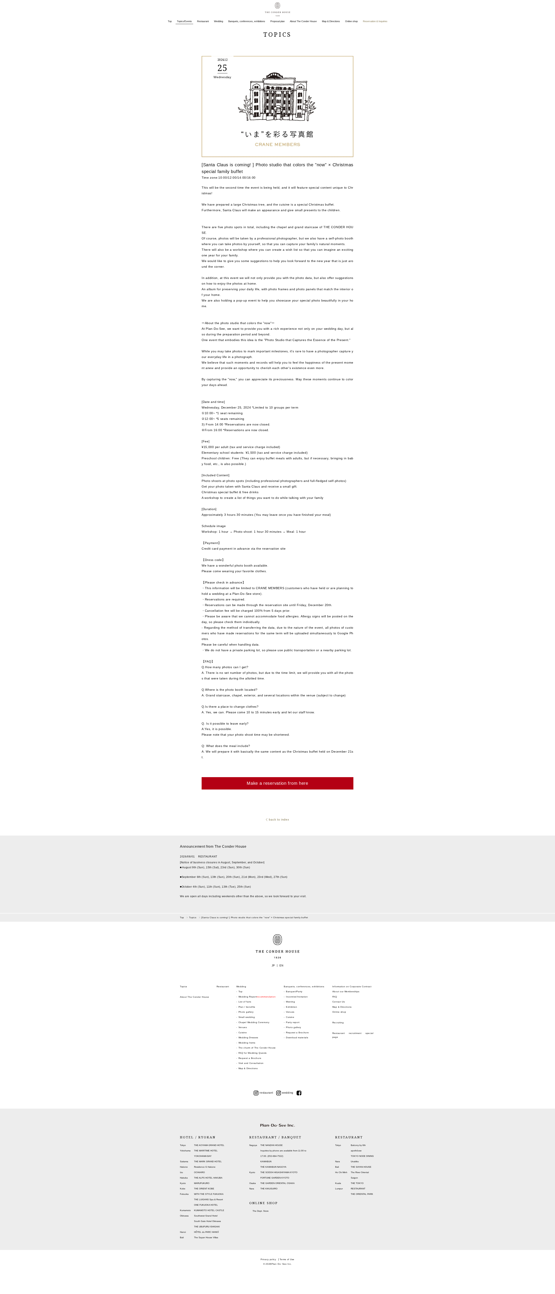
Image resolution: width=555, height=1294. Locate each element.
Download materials (297, 1037)
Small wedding (246, 1017)
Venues (242, 1027)
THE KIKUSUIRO (269, 1188)
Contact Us (338, 1002)
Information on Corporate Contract (352, 986)
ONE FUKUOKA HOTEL (206, 1205)
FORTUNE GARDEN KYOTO (274, 1178)
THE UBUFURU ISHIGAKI (207, 1226)
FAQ (334, 997)
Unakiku (355, 1161)
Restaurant (203, 21)
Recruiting (338, 1022)
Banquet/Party (294, 991)
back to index (279, 819)
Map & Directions (331, 21)
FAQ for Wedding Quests (252, 1053)
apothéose (356, 1150)
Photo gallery (246, 1012)
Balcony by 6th (358, 1145)
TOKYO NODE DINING (362, 1156)
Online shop (351, 21)
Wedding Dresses (248, 1037)
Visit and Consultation (251, 1063)
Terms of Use (287, 1259)
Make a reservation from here (277, 783)
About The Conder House (303, 21)
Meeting (290, 1002)
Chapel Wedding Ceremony (253, 1022)
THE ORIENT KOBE (204, 1188)
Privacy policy (268, 1259)
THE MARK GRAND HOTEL (208, 1161)
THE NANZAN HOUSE (271, 1145)
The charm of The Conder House (257, 1048)
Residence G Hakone (204, 1167)
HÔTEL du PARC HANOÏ (206, 1232)
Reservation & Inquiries (375, 21)
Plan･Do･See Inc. (281, 1264)
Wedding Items (246, 1043)
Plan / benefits (246, 1007)
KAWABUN (265, 1161)
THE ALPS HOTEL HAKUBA (208, 1178)
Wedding (218, 21)
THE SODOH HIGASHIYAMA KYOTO (278, 1172)
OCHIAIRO (199, 1172)
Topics (183, 986)
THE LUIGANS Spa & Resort (208, 1199)
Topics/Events (184, 21)
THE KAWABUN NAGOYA (273, 1167)
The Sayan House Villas (206, 1237)
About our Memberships (345, 991)
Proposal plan (277, 21)
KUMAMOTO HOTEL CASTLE (209, 1210)
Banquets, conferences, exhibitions (246, 21)
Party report (292, 1022)
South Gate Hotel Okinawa (207, 1221)
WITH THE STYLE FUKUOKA (209, 1194)
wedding (287, 1092)
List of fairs (244, 1002)
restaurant (266, 1092)
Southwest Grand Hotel (205, 1216)
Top (170, 21)
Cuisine (242, 1032)
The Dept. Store (261, 1211)
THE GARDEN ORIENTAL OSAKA (277, 1183)
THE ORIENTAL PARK (362, 1194)
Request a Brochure (249, 1058)
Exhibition (291, 1007)
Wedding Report (257, 997)
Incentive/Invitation (297, 997)
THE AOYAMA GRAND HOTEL (209, 1145)
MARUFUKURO (201, 1183)
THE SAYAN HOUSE (361, 1167)
